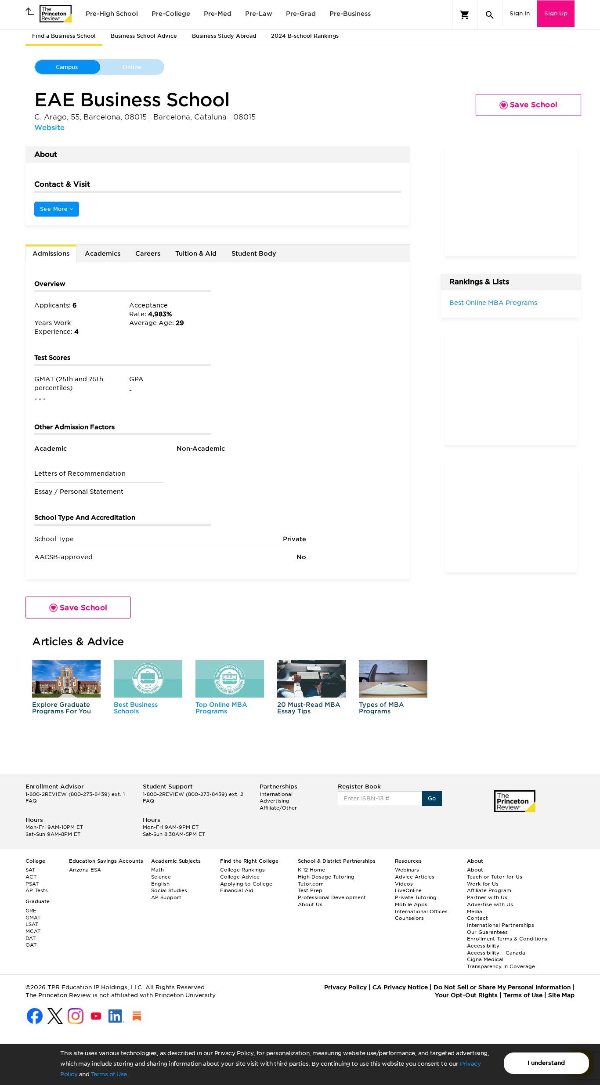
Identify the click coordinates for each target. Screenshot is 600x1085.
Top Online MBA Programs (221, 708)
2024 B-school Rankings (305, 36)
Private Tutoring (416, 897)
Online (132, 67)
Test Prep (310, 890)
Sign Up (555, 13)
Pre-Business (350, 13)
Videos (404, 884)
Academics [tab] (102, 253)
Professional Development (332, 897)
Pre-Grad (301, 13)
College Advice (240, 877)
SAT (30, 870)
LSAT (31, 924)
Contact (477, 918)
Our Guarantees (487, 932)
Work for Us (483, 884)
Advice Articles (414, 877)
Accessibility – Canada (496, 953)
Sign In (520, 13)
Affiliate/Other (278, 808)
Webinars (407, 870)
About (475, 870)
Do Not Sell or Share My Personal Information (502, 987)
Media (474, 911)
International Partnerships (500, 925)
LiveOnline (408, 890)
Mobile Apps (411, 904)
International (276, 794)
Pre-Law (258, 13)
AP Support (166, 897)
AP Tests (36, 890)
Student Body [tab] (253, 253)
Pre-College (171, 13)
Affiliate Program (489, 890)
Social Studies (169, 890)
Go (432, 798)
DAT (30, 938)
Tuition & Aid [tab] (196, 253)
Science (161, 877)
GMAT (32, 918)
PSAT (32, 884)
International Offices (421, 911)
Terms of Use (109, 1074)
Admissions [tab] (51, 253)
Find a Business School (64, 36)
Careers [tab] (147, 253)
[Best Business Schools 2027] (148, 679)
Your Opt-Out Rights (466, 995)
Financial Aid (236, 890)
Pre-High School (112, 13)
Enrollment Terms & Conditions (507, 939)
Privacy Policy (345, 987)
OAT (30, 945)
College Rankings (242, 870)
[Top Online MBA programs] (229, 679)
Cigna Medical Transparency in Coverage (501, 962)
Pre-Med (217, 13)
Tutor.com (311, 884)
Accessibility (483, 946)
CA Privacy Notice (400, 987)
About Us (310, 904)
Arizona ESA (85, 870)
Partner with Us (487, 897)
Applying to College (246, 884)
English (160, 884)
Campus (67, 67)
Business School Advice (144, 36)
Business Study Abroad (224, 36)
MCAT (32, 931)
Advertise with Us (490, 904)
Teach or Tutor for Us (494, 877)
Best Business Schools (136, 708)
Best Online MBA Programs (493, 302)
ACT (30, 877)
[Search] (489, 14)
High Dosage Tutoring (326, 877)
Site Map (561, 995)
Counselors (409, 918)
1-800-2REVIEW (75, 794)
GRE (30, 911)
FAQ (31, 801)
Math (157, 870)
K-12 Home (311, 870)
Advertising (274, 801)
